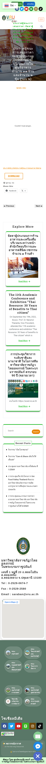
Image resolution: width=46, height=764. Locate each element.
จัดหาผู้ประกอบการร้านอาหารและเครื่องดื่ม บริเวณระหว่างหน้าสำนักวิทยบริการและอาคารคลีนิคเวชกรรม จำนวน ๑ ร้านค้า (23, 244)
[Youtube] (26, 9)
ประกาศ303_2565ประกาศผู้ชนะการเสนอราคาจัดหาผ (22, 168)
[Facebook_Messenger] (37, 746)
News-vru (21, 88)
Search (36, 432)
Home (19, 17)
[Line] (31, 9)
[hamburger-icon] (41, 19)
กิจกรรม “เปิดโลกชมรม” (18, 450)
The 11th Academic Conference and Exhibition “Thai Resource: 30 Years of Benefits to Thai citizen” (23, 303)
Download (14, 176)
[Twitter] (22, 9)
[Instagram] (36, 9)
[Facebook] (4, 726)
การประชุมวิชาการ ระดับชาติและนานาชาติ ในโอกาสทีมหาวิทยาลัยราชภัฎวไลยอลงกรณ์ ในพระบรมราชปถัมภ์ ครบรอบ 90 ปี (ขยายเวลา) (23, 364)
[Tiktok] (41, 9)
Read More (23, 281)
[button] (41, 27)
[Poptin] (37, 736)
